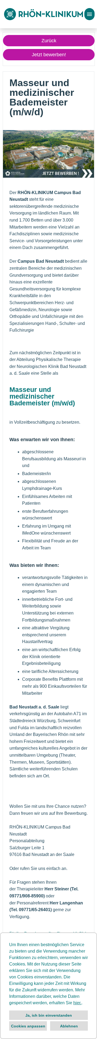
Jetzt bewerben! (49, 54)
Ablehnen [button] (69, 1026)
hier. (77, 1003)
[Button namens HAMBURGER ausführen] (89, 14)
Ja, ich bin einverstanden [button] (48, 1015)
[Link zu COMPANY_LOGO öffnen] (43, 14)
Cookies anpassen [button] (28, 1026)
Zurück (48, 40)
